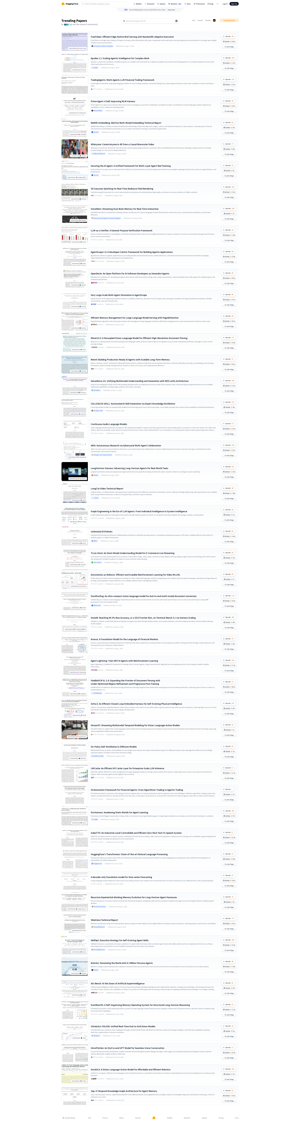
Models (139, 4)
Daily (193, 20)
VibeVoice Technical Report (104, 919)
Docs (189, 4)
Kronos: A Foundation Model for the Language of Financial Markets (124, 639)
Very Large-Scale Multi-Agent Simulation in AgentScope (119, 295)
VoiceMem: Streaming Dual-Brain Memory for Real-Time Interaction (125, 208)
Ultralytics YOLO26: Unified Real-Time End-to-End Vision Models (123, 1026)
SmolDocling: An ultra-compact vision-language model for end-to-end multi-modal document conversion (144, 596)
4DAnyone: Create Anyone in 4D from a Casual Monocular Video (122, 144)
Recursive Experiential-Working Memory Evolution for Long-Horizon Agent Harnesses (134, 897)
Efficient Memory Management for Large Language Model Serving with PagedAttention (135, 317)
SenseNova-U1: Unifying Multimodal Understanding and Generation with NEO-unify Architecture (139, 380)
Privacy (105, 1118)
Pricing (210, 4)
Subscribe (171, 10)
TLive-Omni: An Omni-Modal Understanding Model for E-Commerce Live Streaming (132, 553)
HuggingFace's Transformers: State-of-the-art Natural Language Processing (129, 854)
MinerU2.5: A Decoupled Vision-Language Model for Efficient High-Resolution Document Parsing (139, 338)
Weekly (200, 20)
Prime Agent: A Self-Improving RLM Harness (113, 101)
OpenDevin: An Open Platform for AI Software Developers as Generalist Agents (130, 273)
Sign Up (234, 4)
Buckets (176, 4)
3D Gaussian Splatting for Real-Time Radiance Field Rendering (122, 188)
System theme (70, 1118)
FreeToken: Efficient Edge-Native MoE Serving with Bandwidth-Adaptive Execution (132, 36)
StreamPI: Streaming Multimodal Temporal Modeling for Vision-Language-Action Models (135, 725)
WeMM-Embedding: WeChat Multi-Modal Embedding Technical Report (126, 122)
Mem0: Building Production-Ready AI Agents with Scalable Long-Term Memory (130, 359)
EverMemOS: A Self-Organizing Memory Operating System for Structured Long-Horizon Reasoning (140, 1004)
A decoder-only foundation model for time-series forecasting (121, 877)
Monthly (208, 20)
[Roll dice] (176, 21)
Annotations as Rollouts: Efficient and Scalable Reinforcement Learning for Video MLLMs (135, 574)
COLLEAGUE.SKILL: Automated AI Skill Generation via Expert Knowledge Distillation (133, 403)
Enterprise (200, 4)
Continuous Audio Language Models (109, 424)
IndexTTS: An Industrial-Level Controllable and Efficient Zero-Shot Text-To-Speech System (136, 832)
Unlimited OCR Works (101, 531)
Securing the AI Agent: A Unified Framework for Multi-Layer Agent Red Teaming (131, 165)
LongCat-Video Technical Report (107, 488)
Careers (138, 1118)
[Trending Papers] (214, 20)
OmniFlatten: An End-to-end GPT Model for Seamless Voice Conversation (127, 1047)
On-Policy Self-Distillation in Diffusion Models (114, 746)
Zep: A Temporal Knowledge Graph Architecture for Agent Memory (124, 1090)
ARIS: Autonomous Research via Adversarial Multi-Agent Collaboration (126, 445)
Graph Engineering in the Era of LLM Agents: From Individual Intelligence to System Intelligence (139, 511)
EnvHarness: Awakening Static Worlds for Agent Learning (119, 812)
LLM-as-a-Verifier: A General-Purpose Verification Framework (121, 230)
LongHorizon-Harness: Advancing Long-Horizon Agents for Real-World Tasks (129, 468)
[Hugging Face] (154, 1118)
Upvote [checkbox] (229, 36)
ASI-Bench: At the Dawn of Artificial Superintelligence (118, 983)
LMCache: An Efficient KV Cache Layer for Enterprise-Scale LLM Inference (127, 768)
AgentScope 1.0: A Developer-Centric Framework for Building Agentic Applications (132, 251)
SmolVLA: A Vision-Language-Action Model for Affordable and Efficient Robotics (131, 1069)
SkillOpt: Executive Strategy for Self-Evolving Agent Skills (120, 940)
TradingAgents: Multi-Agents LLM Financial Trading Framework (122, 79)
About (121, 1118)
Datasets (150, 4)
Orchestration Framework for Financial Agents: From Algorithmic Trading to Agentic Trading (137, 789)
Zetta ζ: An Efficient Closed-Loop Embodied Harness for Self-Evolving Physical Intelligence (136, 703)
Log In (225, 4)
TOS (89, 1118)
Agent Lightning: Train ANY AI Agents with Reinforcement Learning (124, 660)
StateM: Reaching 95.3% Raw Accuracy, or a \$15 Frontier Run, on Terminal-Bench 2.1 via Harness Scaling (143, 617)
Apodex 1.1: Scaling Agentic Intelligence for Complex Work (120, 58)
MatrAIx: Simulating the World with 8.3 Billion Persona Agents (122, 962)
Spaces (162, 4)
